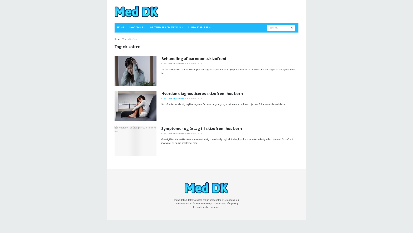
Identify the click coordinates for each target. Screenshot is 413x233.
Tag (124, 39)
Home (120, 27)
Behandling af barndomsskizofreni (193, 58)
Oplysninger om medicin (165, 27)
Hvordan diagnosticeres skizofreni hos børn (202, 93)
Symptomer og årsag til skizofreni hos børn (201, 128)
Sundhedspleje (198, 27)
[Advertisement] (239, 11)
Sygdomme (136, 27)
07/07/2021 (192, 63)
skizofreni (132, 39)
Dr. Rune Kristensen (174, 63)
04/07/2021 (192, 133)
